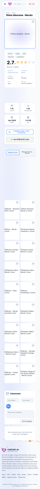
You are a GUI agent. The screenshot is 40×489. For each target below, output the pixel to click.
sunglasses (20, 57)
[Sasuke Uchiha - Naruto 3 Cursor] (28, 250)
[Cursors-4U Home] (10, 4)
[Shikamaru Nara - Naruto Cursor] (12, 271)
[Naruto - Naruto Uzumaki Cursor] (12, 312)
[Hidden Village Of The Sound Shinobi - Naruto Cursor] (28, 373)
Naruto (10, 53)
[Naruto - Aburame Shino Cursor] (12, 210)
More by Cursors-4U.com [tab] (27, 152)
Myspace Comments (21, 486)
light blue (11, 57)
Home (8, 13)
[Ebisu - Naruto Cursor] (12, 230)
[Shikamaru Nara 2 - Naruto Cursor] (12, 353)
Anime (13, 13)
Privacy (24, 474)
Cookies (35, 474)
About (4, 474)
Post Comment (27, 421)
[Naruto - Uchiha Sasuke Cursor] (12, 373)
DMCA (4, 477)
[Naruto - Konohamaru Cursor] (28, 291)
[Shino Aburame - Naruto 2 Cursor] (28, 210)
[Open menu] (5, 4)
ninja (24, 53)
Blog (18, 474)
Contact (13, 474)
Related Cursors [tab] (13, 152)
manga (18, 53)
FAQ (8, 474)
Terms (29, 474)
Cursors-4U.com (13, 72)
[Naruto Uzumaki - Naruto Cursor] (12, 250)
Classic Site (21, 477)
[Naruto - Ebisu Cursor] (12, 291)
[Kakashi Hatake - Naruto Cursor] (28, 312)
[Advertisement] (20, 96)
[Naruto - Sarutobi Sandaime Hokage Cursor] (28, 353)
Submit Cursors (12, 477)
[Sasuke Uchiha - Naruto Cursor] (12, 332)
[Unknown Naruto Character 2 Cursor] (28, 230)
